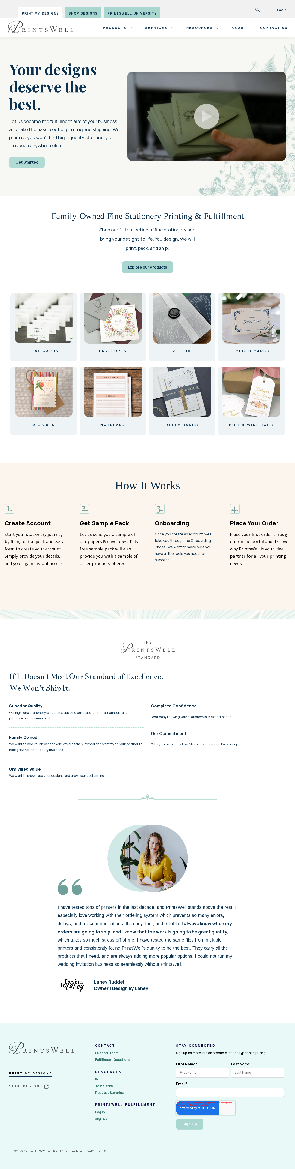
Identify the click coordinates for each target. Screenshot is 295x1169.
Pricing (101, 1079)
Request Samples (109, 1092)
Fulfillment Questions (112, 1059)
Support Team (106, 1053)
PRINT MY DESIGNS (40, 13)
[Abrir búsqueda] (257, 10)
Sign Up (101, 1118)
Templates (104, 1086)
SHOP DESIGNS (83, 13)
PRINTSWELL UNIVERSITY (132, 13)
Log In (100, 1112)
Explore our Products (147, 267)
